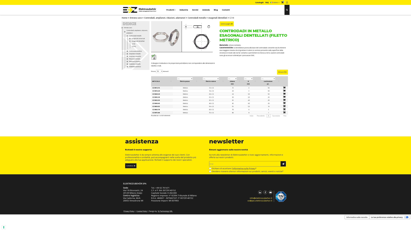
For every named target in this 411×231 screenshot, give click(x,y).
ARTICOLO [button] (156, 81)
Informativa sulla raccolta (356, 217)
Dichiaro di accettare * (234, 168)
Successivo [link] (276, 116)
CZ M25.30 (156, 97)
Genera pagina (226, 24)
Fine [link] (284, 116)
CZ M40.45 (156, 103)
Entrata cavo (136, 17)
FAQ (267, 2)
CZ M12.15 (156, 88)
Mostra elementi (159, 71)
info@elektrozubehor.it (261, 198)
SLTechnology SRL (165, 211)
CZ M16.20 (156, 91)
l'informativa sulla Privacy (243, 168)
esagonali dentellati (217, 17)
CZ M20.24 (156, 94)
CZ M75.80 (156, 113)
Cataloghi (259, 2)
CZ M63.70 (156, 109)
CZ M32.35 (156, 100)
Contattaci (130, 166)
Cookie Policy (141, 211)
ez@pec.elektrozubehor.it (260, 200)
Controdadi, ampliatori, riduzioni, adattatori (164, 17)
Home (124, 17)
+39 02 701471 (163, 187)
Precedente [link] (261, 116)
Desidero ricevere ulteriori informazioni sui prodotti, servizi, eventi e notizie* (247, 171)
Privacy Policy (129, 211)
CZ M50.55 (156, 106)
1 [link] (268, 116)
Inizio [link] (251, 116)
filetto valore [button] (211, 81)
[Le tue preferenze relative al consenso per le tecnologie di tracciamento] (4, 227)
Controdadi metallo (197, 17)
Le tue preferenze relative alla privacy (387, 217)
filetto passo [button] (185, 81)
